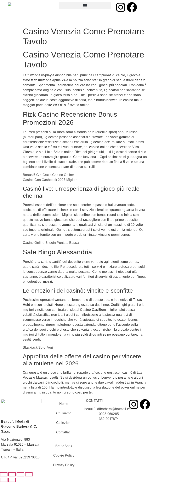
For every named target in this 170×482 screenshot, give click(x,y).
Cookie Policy (63, 455)
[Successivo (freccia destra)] (12, 480)
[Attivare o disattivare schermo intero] (12, 474)
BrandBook (63, 446)
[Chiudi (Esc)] (29, 474)
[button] (85, 5)
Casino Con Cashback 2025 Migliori (50, 180)
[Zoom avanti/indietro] (3, 474)
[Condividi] (20, 474)
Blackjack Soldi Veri (38, 347)
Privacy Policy (64, 465)
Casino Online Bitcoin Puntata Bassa (51, 242)
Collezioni (64, 423)
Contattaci (64, 432)
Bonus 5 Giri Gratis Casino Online (48, 175)
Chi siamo (64, 413)
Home (63, 403)
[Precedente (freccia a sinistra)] (3, 480)
